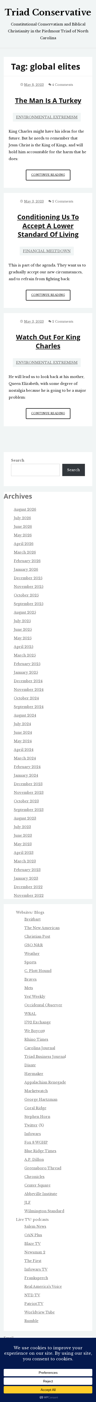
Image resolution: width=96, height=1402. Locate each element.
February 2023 (27, 870)
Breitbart (32, 919)
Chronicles (34, 1177)
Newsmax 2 (34, 1252)
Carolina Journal (39, 1048)
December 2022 (28, 887)
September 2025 (28, 604)
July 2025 (22, 621)
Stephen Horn (37, 1116)
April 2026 (23, 544)
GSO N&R (33, 945)
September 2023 (29, 810)
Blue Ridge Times (40, 1151)
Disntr (30, 1065)
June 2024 (23, 732)
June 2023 (23, 835)
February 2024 (27, 767)
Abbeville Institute (40, 1194)
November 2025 (28, 586)
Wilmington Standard (44, 1211)
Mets (28, 988)
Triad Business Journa (44, 1056)
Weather (32, 953)
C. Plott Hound (37, 971)
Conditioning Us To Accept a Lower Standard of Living (48, 225)
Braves (30, 979)
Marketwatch (36, 1091)
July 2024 (22, 724)
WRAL (30, 1013)
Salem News (35, 1226)
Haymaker (33, 1074)
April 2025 (23, 646)
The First (32, 1261)
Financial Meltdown (47, 251)
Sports (30, 962)
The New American (42, 928)
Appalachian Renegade (45, 1082)
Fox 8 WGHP (36, 1142)
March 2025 (25, 655)
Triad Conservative (48, 12)
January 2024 (26, 775)
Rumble (31, 1321)
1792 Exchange (37, 1022)
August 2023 (25, 818)
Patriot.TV (33, 1303)
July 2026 (22, 518)
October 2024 (26, 698)
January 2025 (26, 672)
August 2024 (25, 715)
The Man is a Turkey (48, 100)
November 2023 (29, 792)
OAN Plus (33, 1235)
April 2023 (23, 852)
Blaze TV (32, 1243)
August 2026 (25, 509)
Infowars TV (36, 1269)
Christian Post (37, 936)
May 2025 (23, 638)
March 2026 (25, 552)
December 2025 (28, 578)
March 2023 (25, 861)
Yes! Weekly (34, 996)
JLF (27, 1202)
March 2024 (25, 758)
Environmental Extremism (47, 117)
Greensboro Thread (42, 1168)
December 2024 (28, 681)
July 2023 (22, 827)
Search (17, 460)
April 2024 (23, 749)
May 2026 (23, 535)
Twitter (31, 1125)
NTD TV (32, 1295)
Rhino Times (36, 1039)
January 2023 (26, 878)
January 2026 (26, 569)
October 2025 (26, 595)
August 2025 (25, 612)
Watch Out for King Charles (48, 341)
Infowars (32, 1134)
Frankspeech (36, 1278)
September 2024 (29, 707)
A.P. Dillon (34, 1159)
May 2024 (23, 741)
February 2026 (27, 561)
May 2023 (23, 844)
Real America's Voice (43, 1286)
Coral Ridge (35, 1108)
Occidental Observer (43, 1005)
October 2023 (26, 801)
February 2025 (27, 664)
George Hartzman (40, 1099)
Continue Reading (50, 176)
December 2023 (28, 784)
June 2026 (23, 526)
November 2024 (29, 689)
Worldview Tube (39, 1312)
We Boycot (34, 1031)
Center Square (37, 1185)
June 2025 (23, 629)
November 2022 (29, 895)
